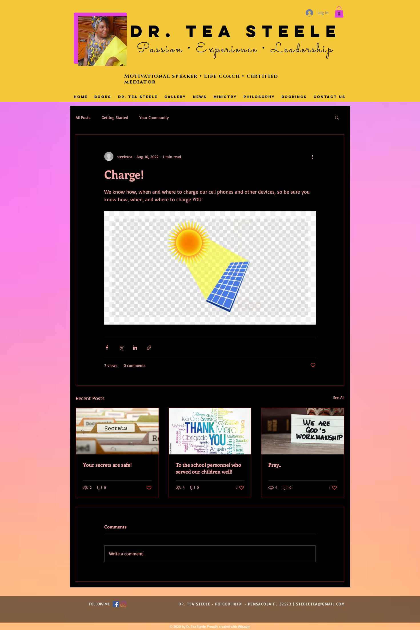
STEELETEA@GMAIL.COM (320, 603)
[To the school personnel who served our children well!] (210, 431)
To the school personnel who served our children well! (208, 468)
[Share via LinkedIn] (135, 347)
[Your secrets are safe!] (117, 431)
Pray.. (274, 464)
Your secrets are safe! (107, 464)
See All (338, 397)
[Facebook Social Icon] (116, 604)
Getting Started (115, 117)
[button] (339, 11)
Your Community (154, 117)
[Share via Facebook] (107, 347)
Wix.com (244, 626)
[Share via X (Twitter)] (121, 347)
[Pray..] (302, 431)
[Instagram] (123, 604)
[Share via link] (149, 347)
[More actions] (312, 156)
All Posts (83, 117)
